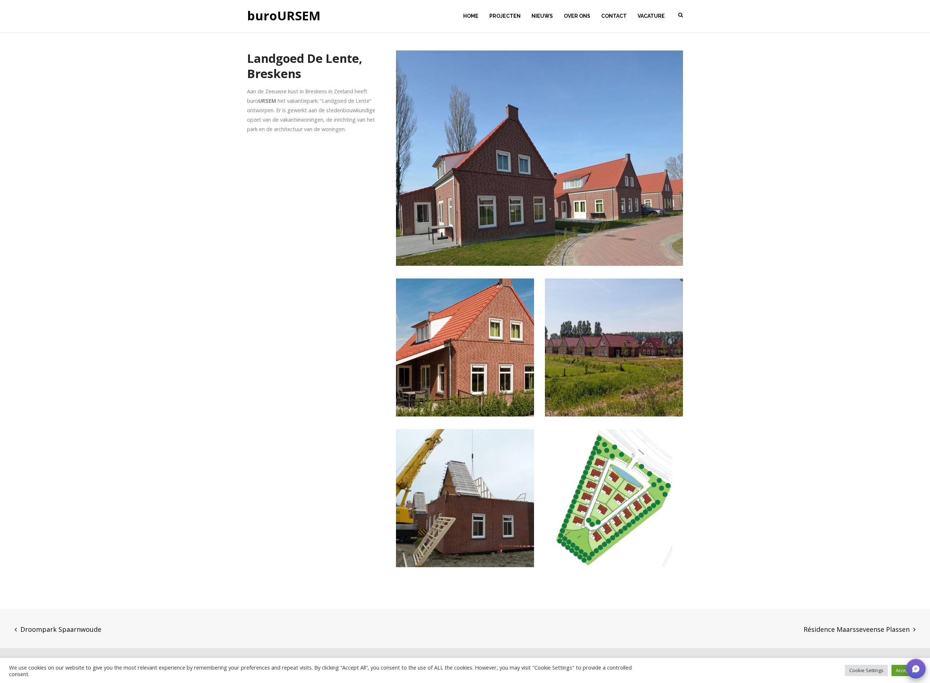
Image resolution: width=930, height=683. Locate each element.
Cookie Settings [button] (866, 670)
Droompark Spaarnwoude (60, 629)
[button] (915, 668)
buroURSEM (283, 16)
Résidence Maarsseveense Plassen (857, 629)
